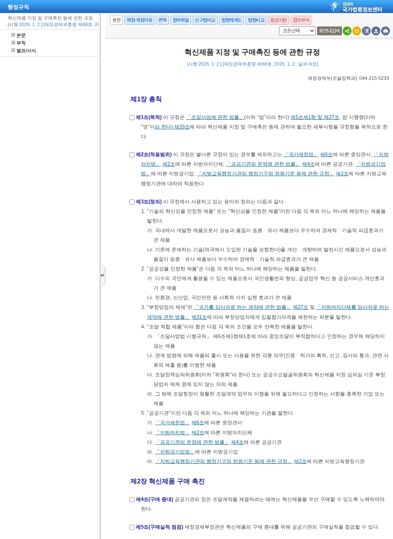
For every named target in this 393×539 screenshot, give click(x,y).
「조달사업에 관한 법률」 (215, 117)
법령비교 (256, 20)
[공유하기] (347, 30)
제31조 (199, 317)
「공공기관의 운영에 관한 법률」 (263, 164)
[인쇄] (385, 30)
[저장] (376, 30)
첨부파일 (181, 20)
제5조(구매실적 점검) (159, 527)
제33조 (182, 127)
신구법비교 (205, 20)
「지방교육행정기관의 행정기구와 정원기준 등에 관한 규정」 (265, 173)
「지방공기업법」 (175, 452)
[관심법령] (356, 30)
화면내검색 (329, 31)
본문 (21, 35)
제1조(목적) (149, 117)
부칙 (21, 43)
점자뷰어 (301, 20)
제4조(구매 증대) (154, 499)
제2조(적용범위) (154, 154)
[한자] (366, 30)
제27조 (300, 307)
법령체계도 (231, 20)
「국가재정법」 (301, 154)
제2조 (168, 164)
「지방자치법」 (172, 432)
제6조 (326, 154)
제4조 (308, 164)
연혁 (162, 20)
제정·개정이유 (139, 20)
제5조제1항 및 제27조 (315, 117)
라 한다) (164, 127)
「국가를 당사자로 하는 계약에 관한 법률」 (242, 307)
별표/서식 (26, 50)
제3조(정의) (149, 201)
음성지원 (278, 20)
